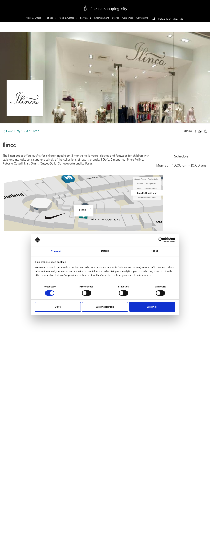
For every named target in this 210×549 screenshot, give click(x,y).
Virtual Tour (164, 19)
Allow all (152, 306)
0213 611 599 (30, 131)
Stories (115, 18)
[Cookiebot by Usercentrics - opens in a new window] (161, 239)
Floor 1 (10, 131)
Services (84, 18)
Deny (58, 306)
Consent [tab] (56, 251)
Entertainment (101, 18)
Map (175, 19)
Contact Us (142, 18)
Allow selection (105, 306)
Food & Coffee (66, 18)
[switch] (86, 293)
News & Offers (33, 18)
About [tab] (154, 250)
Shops (50, 18)
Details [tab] (105, 250)
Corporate (127, 18)
